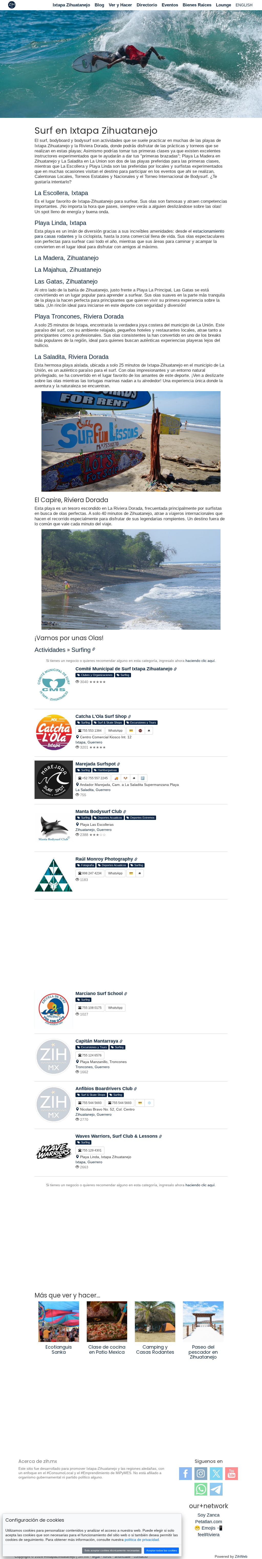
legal (96, 1556)
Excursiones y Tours (142, 722)
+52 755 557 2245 (94, 778)
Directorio (147, 5)
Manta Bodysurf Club (99, 811)
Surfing (81, 649)
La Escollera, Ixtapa (61, 192)
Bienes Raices (197, 5)
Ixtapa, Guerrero (88, 742)
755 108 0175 (91, 1008)
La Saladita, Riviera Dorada (71, 356)
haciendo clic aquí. (200, 661)
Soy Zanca (209, 1515)
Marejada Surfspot (96, 763)
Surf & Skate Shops (109, 722)
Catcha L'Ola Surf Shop (101, 716)
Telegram (216, 1489)
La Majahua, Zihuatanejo (68, 269)
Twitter (216, 1473)
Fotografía (87, 865)
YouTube (231, 1473)
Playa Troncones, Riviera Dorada (79, 316)
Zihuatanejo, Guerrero (93, 830)
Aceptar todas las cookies (161, 1550)
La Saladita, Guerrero (93, 790)
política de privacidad (142, 1540)
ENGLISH (244, 5)
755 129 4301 (91, 1150)
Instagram (200, 1473)
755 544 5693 (91, 1103)
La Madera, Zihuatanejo (67, 257)
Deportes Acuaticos (109, 817)
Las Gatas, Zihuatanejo (66, 281)
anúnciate (122, 1556)
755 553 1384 (91, 730)
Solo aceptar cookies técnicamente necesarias (111, 1550)
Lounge (223, 5)
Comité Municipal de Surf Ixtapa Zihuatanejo (124, 668)
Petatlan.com (208, 1521)
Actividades (50, 649)
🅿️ (143, 778)
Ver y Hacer (120, 5)
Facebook (185, 1473)
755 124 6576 (91, 1055)
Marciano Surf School (99, 993)
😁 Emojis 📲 (208, 1528)
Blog (99, 5)
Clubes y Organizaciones (96, 674)
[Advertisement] (131, 946)
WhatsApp (115, 730)
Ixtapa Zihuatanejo (71, 5)
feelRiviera (209, 1534)
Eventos (170, 5)
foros (107, 1556)
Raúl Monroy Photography (104, 859)
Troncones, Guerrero (92, 1067)
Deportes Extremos (142, 817)
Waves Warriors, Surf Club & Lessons (117, 1136)
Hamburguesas (106, 770)
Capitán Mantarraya (97, 1041)
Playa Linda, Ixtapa (60, 222)
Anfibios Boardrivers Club (104, 1088)
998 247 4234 (91, 873)
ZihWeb (241, 1556)
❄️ (149, 1103)
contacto (141, 1556)
